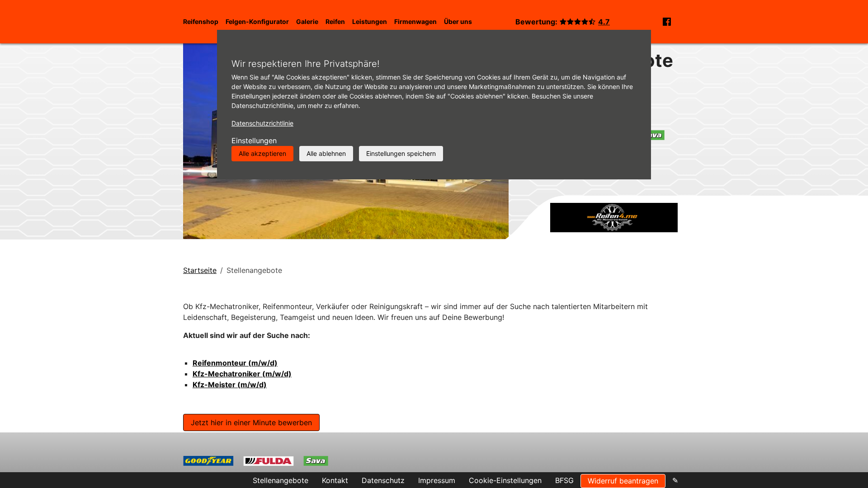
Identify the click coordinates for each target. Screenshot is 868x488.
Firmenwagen (415, 21)
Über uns (458, 21)
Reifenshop (200, 21)
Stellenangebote (280, 480)
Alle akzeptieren (262, 153)
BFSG (564, 480)
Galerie (307, 21)
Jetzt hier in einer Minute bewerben (251, 422)
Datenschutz (383, 480)
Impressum (436, 480)
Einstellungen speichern (401, 153)
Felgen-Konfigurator (257, 21)
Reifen (335, 21)
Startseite (200, 270)
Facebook (667, 21)
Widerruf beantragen (623, 480)
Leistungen (369, 21)
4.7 (604, 21)
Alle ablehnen (326, 153)
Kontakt (335, 480)
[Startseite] (614, 216)
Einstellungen (254, 140)
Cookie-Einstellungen (505, 480)
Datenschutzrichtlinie (262, 123)
